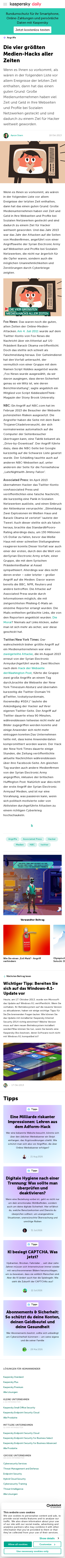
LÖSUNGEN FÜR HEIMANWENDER (21, 1368)
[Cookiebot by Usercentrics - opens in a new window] (46, 1506)
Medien (20, 844)
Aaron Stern (17, 135)
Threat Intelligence (13, 1489)
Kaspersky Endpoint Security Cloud (21, 1412)
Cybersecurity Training (15, 1484)
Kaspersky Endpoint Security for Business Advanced (29, 1443)
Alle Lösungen (10, 1392)
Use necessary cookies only (32, 1551)
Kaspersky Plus (10, 1382)
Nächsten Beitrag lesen (18, 976)
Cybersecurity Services (15, 1463)
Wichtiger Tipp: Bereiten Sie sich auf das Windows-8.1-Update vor (30, 988)
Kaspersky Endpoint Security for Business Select (28, 1438)
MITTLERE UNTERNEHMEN (18, 1425)
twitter (44, 844)
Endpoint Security (12, 1474)
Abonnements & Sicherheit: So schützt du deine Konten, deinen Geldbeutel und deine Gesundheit (32, 1319)
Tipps (34, 1109)
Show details (47, 1538)
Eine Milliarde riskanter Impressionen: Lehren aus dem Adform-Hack (32, 1121)
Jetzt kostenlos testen (32, 30)
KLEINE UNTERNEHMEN (16, 1399)
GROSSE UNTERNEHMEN (17, 1455)
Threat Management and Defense (21, 1468)
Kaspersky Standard (13, 1377)
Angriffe (11, 37)
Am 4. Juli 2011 (28, 331)
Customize (46, 1544)
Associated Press (32, 839)
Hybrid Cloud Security (14, 1479)
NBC (32, 844)
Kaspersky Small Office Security (19, 1407)
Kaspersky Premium (13, 1387)
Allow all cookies (18, 1544)
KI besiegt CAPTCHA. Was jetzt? (33, 1254)
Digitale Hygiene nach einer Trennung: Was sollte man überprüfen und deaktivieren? (32, 1185)
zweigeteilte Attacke (18, 654)
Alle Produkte (10, 1417)
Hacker (52, 839)
